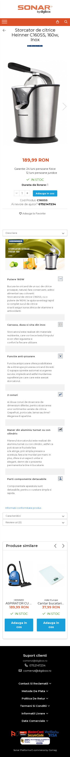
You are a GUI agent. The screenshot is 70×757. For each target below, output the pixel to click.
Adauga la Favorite (34, 213)
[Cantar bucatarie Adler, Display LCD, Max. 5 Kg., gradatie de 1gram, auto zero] (51, 575)
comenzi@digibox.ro (37, 670)
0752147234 (37, 665)
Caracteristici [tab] (13, 515)
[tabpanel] (35, 102)
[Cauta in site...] (66, 21)
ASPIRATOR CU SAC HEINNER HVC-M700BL (19, 603)
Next (64, 106)
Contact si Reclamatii (33, 683)
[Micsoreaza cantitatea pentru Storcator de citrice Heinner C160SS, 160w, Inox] (16, 193)
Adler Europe (51, 600)
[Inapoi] (2, 30)
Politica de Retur (34, 698)
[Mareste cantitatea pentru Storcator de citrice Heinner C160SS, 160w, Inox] (27, 193)
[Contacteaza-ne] (49, 21)
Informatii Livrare (34, 713)
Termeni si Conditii (33, 706)
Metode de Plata (34, 691)
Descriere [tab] (11, 232)
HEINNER (19, 600)
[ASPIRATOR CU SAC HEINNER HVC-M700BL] (19, 575)
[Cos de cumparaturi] (57, 21)
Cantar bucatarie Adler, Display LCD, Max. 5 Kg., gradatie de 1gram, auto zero (51, 603)
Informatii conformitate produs (23, 507)
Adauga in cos (45, 193)
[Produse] (5, 22)
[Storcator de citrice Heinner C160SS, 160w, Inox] (35, 102)
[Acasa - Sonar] (35, 9)
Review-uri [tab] (14, 522)
